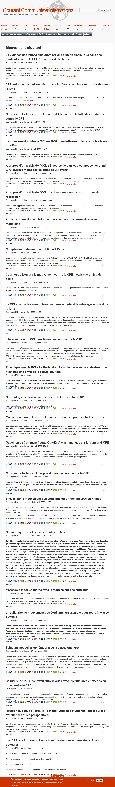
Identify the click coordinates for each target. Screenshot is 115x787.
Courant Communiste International (38, 10)
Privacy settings (57, 776)
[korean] (36, 29)
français (15, 25)
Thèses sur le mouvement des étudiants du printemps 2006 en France (53, 498)
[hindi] (14, 29)
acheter (87, 34)
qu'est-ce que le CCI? (34, 34)
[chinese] (67, 29)
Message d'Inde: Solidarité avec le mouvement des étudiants (47, 590)
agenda (5, 34)
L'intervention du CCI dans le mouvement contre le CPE (44, 339)
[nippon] (46, 29)
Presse (79, 34)
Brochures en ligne (54, 34)
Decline (99, 780)
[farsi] (25, 29)
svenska (46, 25)
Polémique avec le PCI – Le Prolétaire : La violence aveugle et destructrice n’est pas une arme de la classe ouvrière (56, 369)
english (4, 25)
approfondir (69, 34)
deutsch (26, 25)
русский (4, 29)
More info (14, 785)
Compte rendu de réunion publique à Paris (35, 249)
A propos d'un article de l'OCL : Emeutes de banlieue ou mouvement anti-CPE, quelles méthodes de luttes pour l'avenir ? (56, 167)
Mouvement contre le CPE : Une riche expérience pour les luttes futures (55, 417)
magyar (92, 29)
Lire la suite (71, 76)
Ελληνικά (106, 25)
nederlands (78, 25)
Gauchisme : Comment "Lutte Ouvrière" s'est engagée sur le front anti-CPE (57, 442)
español (58, 25)
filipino (57, 29)
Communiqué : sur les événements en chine (36, 532)
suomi (104, 29)
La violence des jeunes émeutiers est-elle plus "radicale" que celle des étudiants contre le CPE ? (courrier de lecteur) (54, 57)
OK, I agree (90, 780)
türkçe (67, 25)
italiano (36, 25)
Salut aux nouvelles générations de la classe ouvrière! (43, 647)
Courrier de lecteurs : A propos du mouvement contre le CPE (47, 473)
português (93, 25)
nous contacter (16, 34)
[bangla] (76, 29)
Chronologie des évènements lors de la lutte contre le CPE (46, 397)
